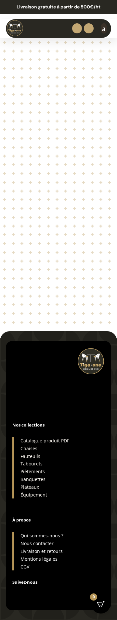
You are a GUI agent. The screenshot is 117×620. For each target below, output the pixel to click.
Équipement (33, 495)
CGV (24, 567)
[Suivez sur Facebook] (30, 593)
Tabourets (31, 464)
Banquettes (33, 479)
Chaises (28, 448)
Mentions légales (39, 559)
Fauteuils (30, 456)
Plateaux (29, 487)
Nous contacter (37, 543)
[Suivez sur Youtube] (56, 593)
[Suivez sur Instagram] (17, 593)
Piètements (32, 471)
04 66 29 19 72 (32, 378)
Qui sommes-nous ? (41, 535)
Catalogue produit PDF (44, 441)
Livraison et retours (41, 551)
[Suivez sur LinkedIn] (43, 593)
